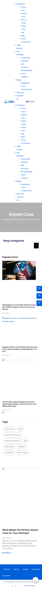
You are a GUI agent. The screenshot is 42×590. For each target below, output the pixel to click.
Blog (18, 80)
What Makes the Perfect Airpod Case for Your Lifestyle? (20, 531)
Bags (23, 35)
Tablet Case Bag (23, 29)
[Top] (35, 580)
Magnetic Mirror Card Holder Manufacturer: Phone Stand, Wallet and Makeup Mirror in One (20, 349)
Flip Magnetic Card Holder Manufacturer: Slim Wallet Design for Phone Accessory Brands (19, 307)
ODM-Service (35, 569)
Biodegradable (26, 70)
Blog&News (25, 83)
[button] (19, 102)
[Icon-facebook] (7, 586)
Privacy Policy (29, 586)
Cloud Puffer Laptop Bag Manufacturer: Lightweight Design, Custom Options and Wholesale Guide (19, 404)
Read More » (7, 553)
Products (20, 4)
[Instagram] (11, 586)
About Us (20, 92)
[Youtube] (15, 586)
